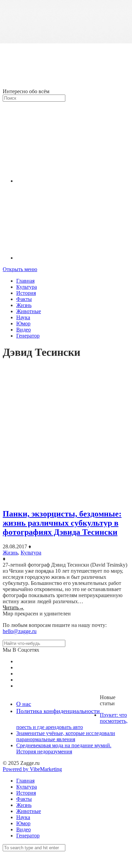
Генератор (28, 336)
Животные (28, 311)
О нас (23, 703)
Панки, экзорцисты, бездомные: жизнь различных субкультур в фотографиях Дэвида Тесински (62, 522)
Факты (24, 299)
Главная (25, 281)
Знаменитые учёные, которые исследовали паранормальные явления (65, 736)
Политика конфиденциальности (58, 711)
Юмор (23, 323)
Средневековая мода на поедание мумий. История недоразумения (63, 748)
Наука (23, 317)
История (26, 293)
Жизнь (23, 305)
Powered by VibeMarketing (32, 769)
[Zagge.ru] (66, 85)
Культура (26, 287)
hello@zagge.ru (20, 631)
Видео (23, 329)
